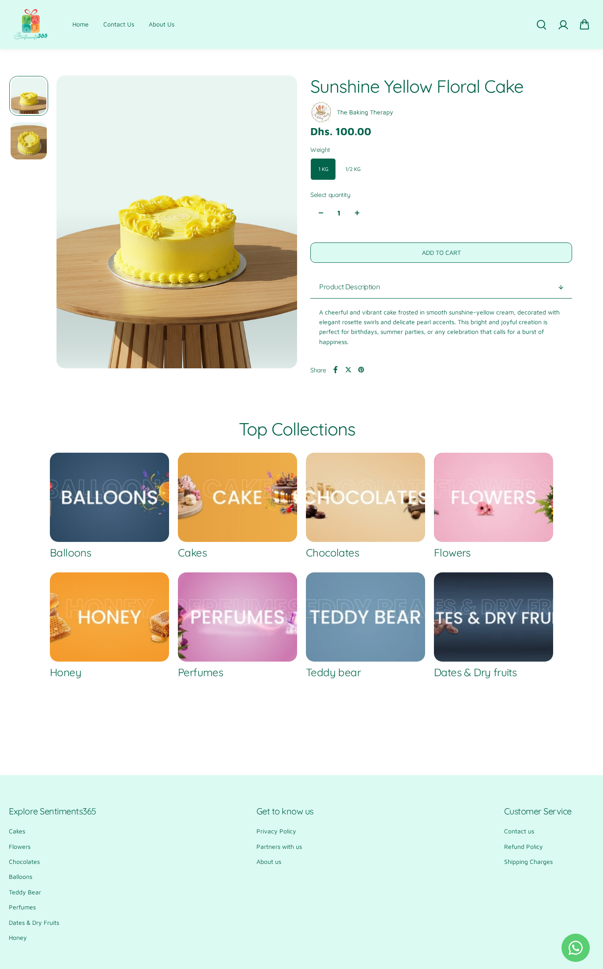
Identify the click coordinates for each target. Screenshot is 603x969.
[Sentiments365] (31, 24)
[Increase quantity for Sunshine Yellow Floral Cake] (357, 213)
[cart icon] (584, 24)
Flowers (19, 846)
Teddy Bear (25, 892)
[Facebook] (335, 369)
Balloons (20, 876)
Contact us (519, 831)
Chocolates (24, 861)
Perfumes (22, 907)
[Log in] (563, 24)
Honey (18, 937)
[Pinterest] (361, 369)
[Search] (541, 24)
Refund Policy (523, 846)
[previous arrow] (74, 223)
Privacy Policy (276, 831)
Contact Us (118, 24)
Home (80, 24)
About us (268, 861)
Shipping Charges (528, 861)
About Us (161, 24)
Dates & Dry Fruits (34, 922)
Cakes (17, 831)
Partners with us (279, 846)
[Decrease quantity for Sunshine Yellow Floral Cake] (321, 213)
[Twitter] (348, 369)
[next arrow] (280, 223)
